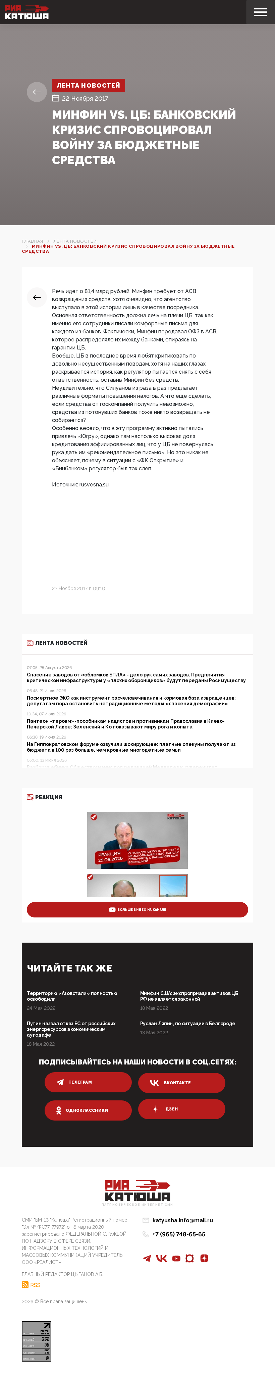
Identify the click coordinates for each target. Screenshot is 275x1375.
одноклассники (87, 1110)
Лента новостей (88, 85)
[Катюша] (27, 12)
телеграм (80, 1082)
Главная (32, 241)
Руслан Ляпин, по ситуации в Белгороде (188, 1023)
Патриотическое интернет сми (137, 1204)
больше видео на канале (141, 909)
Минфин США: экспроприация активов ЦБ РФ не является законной (189, 996)
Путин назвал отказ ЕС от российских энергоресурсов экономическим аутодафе (71, 1029)
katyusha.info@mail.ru (183, 1220)
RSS (35, 1285)
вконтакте (177, 1083)
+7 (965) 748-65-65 (179, 1234)
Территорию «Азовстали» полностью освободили (72, 996)
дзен (171, 1109)
